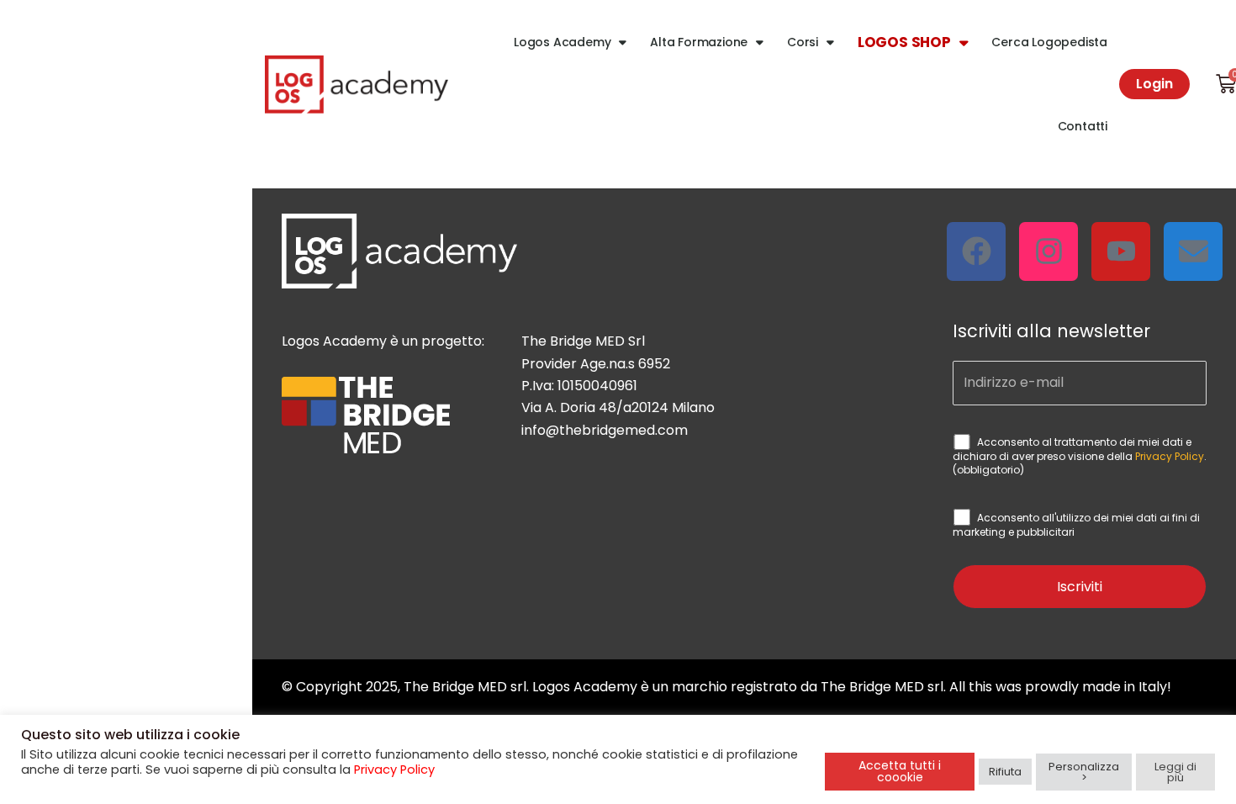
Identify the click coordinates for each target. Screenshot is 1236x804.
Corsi (802, 42)
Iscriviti (1079, 586)
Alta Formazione (698, 42)
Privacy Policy (1169, 456)
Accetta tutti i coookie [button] (899, 771)
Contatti (1082, 126)
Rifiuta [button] (1005, 772)
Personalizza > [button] (1083, 772)
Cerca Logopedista (1049, 42)
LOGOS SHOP (904, 42)
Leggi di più (1175, 772)
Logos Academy (562, 42)
